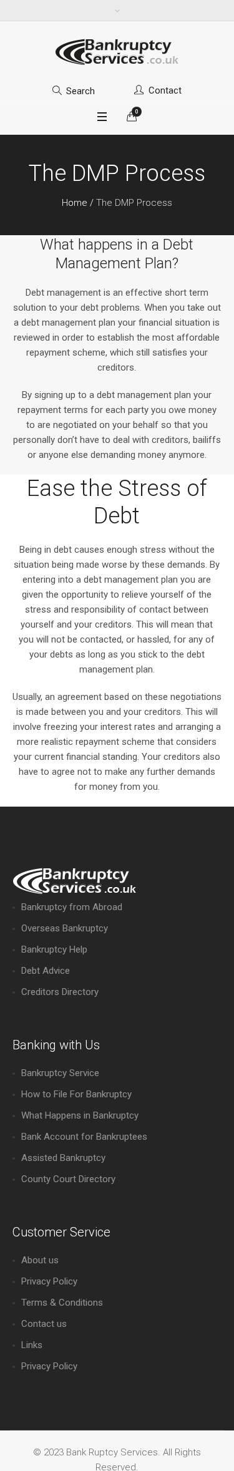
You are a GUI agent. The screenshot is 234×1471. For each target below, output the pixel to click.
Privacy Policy (49, 1281)
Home (74, 202)
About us (40, 1260)
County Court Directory (68, 1179)
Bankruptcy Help (54, 949)
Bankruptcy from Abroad (71, 907)
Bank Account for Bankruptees (84, 1136)
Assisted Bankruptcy (63, 1157)
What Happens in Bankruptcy (80, 1115)
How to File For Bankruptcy (76, 1094)
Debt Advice (45, 970)
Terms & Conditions (62, 1302)
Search (80, 91)
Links (31, 1345)
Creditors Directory (60, 992)
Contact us (44, 1323)
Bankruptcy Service (60, 1073)
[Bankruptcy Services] (117, 52)
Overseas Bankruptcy (64, 928)
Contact (165, 90)
